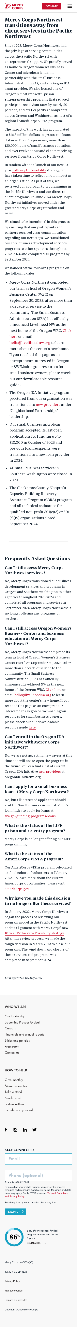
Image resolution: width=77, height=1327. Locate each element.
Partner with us (14, 1104)
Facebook (6, 1130)
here (32, 727)
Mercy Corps (14, 6)
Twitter (34, 1130)
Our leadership (15, 1016)
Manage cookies (14, 1290)
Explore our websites (16, 1300)
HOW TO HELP (16, 1070)
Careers (10, 1028)
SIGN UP (14, 1212)
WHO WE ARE (15, 1007)
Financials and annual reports (24, 1034)
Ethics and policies (17, 1040)
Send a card (13, 1098)
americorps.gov (17, 889)
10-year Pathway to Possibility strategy (34, 933)
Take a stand (13, 1092)
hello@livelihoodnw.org (29, 343)
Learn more (34, 1242)
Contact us (12, 1053)
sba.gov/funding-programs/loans (30, 816)
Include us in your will (19, 1110)
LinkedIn (25, 1130)
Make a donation (16, 1086)
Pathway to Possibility (29, 170)
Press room (12, 1046)
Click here (53, 690)
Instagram (15, 1130)
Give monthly (14, 1080)
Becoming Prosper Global (22, 1022)
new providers (48, 405)
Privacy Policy (12, 1281)
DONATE (52, 6)
